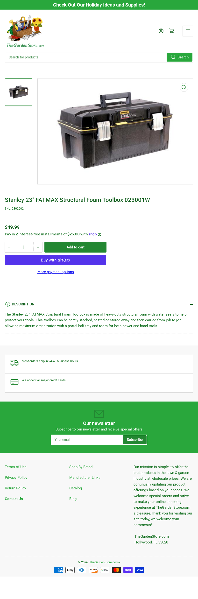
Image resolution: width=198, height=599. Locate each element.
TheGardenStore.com (104, 562)
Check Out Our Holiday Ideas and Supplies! (99, 5)
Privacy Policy (16, 477)
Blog (73, 499)
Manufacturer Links (84, 477)
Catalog (75, 488)
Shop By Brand (80, 467)
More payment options (55, 272)
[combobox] (99, 57)
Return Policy (15, 488)
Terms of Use (16, 467)
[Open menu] (188, 31)
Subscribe (135, 439)
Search (183, 57)
